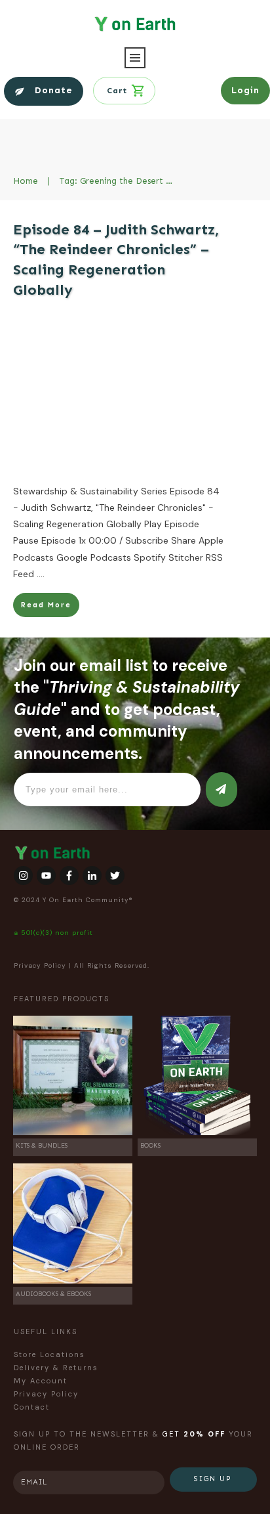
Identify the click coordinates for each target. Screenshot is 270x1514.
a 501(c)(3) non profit (53, 932)
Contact (32, 1407)
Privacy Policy (40, 965)
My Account (41, 1380)
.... (41, 574)
